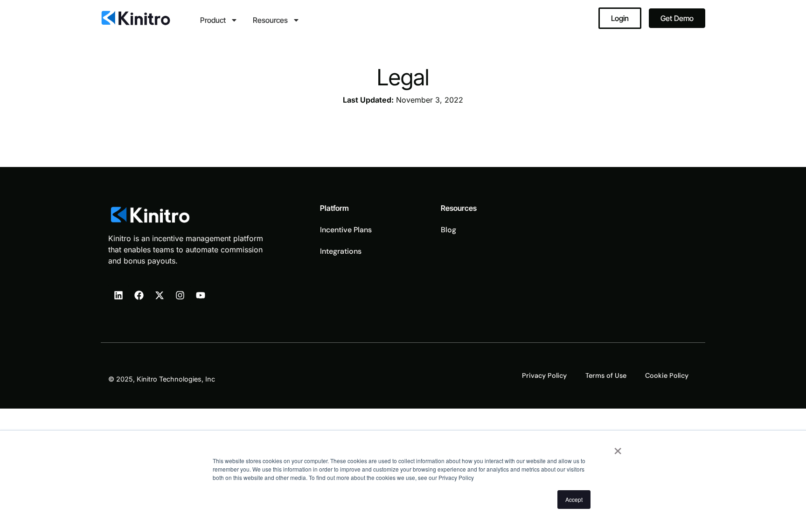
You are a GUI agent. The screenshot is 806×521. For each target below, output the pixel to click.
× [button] (617, 448)
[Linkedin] (118, 295)
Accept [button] (574, 499)
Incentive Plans (346, 230)
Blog (448, 230)
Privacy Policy (544, 375)
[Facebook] (139, 295)
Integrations (340, 251)
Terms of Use (605, 375)
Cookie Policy (666, 375)
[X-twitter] (159, 295)
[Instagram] (180, 295)
